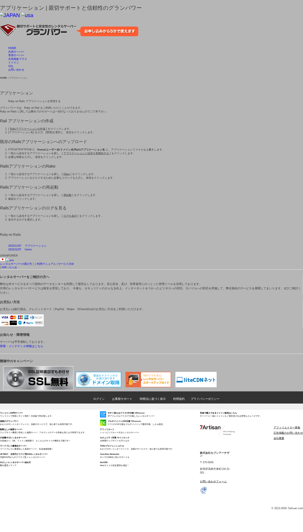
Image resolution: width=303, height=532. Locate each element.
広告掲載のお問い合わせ (288, 432)
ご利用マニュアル (45, 263)
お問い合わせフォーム (213, 481)
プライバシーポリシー (205, 398)
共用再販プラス (17, 59)
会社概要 (279, 438)
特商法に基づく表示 (153, 398)
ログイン (99, 398)
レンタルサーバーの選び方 (16, 263)
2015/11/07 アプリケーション (27, 245)
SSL (10, 66)
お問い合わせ (16, 69)
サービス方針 (66, 263)
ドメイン (13, 62)
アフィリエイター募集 (287, 427)
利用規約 (179, 398)
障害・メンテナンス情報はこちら (21, 346)
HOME (12, 48)
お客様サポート (122, 398)
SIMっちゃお (9, 267)
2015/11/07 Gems (20, 249)
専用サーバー (16, 55)
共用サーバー (16, 51)
